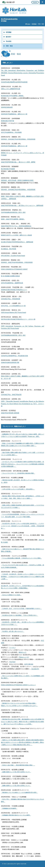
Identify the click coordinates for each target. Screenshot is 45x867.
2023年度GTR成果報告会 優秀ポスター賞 (14, 146)
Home (28, 24)
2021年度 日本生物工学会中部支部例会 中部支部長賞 (18, 189)
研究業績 (34, 24)
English (35, 2)
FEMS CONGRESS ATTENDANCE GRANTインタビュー (18, 685)
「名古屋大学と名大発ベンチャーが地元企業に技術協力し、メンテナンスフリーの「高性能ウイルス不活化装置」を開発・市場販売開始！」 (22, 526)
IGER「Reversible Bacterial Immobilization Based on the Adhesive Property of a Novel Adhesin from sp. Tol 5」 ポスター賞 (22, 404)
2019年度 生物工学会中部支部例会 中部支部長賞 (17, 262)
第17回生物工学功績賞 (8, 169)
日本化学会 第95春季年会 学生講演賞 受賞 (14, 356)
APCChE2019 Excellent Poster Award (13, 255)
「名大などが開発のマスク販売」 (11, 595)
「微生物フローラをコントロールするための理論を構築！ (18, 703)
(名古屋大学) (35, 669)
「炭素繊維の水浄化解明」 (9, 808)
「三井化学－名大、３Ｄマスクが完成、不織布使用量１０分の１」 (21, 608)
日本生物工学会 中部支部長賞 (10, 299)
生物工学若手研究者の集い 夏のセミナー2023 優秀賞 (18, 162)
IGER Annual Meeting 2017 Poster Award (13, 312)
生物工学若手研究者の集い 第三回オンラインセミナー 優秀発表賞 (22, 205)
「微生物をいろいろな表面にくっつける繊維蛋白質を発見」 (19, 792)
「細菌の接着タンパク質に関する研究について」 (16, 772)
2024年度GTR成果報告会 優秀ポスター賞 (14, 114)
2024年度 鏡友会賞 (7, 107)
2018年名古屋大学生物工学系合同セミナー (14, 289)
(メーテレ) (12, 647)
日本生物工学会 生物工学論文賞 (11, 394)
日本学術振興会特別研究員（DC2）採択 (13, 212)
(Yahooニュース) (24, 657)
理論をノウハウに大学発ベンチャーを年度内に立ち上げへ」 (19, 705)
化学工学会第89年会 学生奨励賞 (11, 132)
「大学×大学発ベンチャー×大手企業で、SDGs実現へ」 (18, 489)
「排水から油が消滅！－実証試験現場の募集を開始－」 (18, 765)
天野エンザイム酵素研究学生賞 (10, 89)
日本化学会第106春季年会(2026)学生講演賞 (14, 82)
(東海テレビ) (22, 652)
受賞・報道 (9, 46)
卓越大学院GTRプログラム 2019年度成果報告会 (16, 226)
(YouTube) (12, 662)
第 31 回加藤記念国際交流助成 (10, 276)
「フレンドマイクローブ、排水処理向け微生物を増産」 (18, 473)
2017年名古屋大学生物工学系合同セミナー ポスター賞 (18, 319)
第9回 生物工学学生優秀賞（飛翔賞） (13, 219)
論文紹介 (8, 37)
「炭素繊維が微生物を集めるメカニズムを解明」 (16, 815)
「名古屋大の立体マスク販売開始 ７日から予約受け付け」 (19, 615)
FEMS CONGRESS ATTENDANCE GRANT (14, 269)
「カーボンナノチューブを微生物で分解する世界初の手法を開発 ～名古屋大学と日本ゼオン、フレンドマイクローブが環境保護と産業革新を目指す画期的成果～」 (22, 464)
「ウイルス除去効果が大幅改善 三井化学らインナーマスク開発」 (21, 558)
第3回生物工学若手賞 (7, 121)
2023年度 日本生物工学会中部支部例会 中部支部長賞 (18, 139)
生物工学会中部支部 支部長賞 (10, 413)
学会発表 (8, 41)
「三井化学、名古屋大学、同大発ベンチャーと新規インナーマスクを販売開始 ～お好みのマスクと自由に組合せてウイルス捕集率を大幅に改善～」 (22, 577)
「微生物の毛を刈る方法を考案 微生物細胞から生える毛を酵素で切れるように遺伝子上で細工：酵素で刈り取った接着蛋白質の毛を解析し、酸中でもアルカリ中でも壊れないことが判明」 (22, 722)
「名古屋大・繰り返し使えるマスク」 (12, 631)
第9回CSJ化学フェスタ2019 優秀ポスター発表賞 (16, 235)
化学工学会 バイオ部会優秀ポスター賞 (13, 306)
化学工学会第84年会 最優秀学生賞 (12, 283)
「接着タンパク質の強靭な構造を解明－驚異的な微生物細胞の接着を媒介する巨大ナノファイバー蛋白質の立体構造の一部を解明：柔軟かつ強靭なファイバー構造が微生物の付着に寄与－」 (22, 742)
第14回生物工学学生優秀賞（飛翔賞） (12, 95)
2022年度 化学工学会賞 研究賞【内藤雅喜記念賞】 (17, 180)
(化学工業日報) (28, 664)
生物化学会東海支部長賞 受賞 (10, 362)
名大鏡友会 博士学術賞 (8, 249)
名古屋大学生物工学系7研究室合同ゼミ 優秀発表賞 (17, 242)
